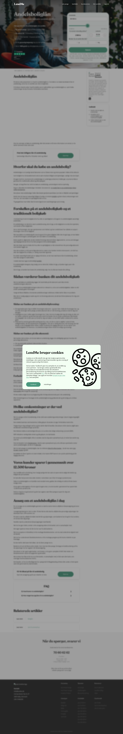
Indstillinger (47, 384)
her (43, 373)
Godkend (33, 384)
